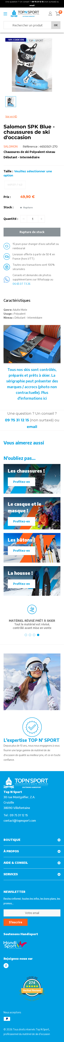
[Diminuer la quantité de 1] (23, 218)
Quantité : (11, 219)
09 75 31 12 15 (17, 420)
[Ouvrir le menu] (5, 13)
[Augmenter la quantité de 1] (41, 218)
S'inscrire (15, 922)
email (32, 427)
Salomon (11, 146)
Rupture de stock (32, 232)
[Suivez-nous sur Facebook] (6, 965)
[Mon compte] (50, 14)
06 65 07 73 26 (21, 283)
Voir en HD (11, 116)
